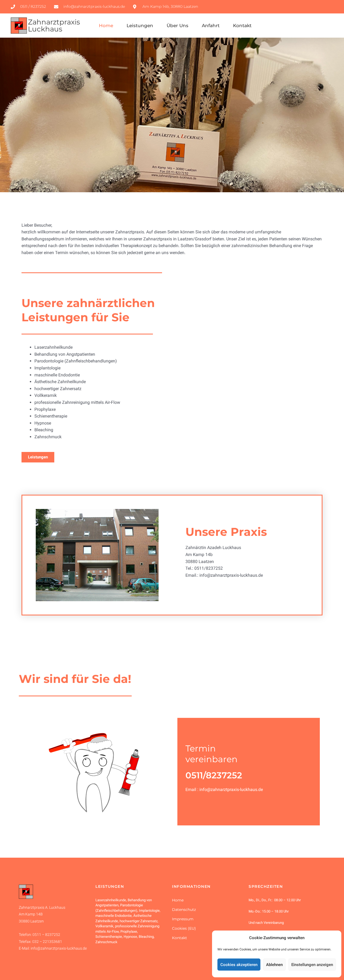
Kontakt (242, 25)
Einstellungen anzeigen (312, 964)
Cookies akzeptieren (238, 964)
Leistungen (140, 25)
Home (106, 25)
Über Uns (177, 25)
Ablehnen (274, 964)
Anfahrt (211, 25)
